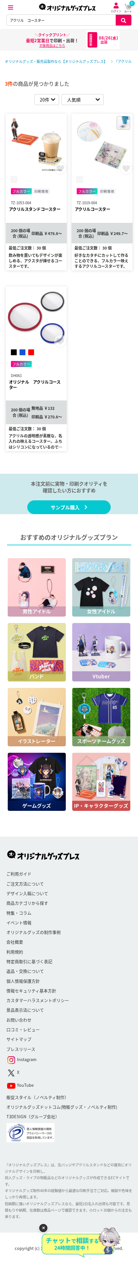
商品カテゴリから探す (27, 903)
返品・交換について (25, 971)
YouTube (25, 1085)
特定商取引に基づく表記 (29, 961)
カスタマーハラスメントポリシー (37, 1000)
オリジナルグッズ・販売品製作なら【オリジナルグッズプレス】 (56, 61)
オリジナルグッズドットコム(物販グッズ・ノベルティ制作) (61, 1107)
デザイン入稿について (27, 893)
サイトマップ (18, 1039)
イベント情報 (18, 922)
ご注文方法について (25, 884)
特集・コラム (18, 913)
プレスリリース (20, 1049)
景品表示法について (25, 1010)
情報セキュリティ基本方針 (31, 991)
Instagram (26, 1059)
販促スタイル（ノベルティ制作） (37, 1097)
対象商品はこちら (52, 45)
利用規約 (14, 952)
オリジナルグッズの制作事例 (33, 932)
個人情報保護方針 (23, 981)
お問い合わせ (18, 1020)
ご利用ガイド (18, 874)
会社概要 (14, 942)
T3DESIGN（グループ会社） (32, 1116)
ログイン (116, 11)
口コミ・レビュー (23, 1029)
